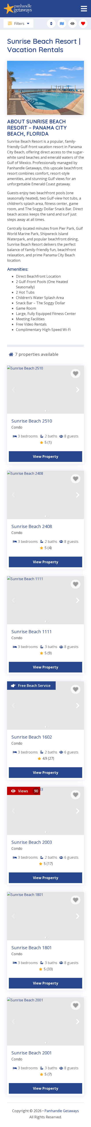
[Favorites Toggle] (83, 23)
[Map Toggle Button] (61, 23)
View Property (45, 456)
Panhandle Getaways (61, 1110)
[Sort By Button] (51, 23)
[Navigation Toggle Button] (83, 8)
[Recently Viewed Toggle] (72, 23)
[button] (13, 389)
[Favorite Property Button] (75, 373)
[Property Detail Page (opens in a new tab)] (45, 390)
